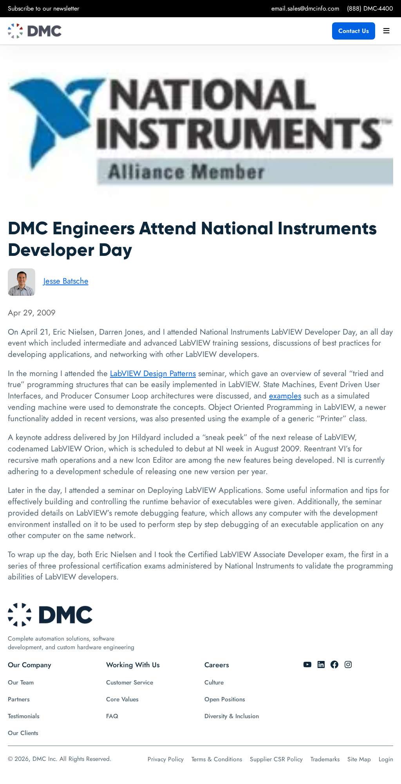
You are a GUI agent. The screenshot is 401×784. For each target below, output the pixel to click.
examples (285, 396)
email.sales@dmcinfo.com (305, 8)
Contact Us (353, 30)
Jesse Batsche (66, 281)
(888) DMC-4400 (370, 8)
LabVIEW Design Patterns (153, 373)
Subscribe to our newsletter (43, 8)
